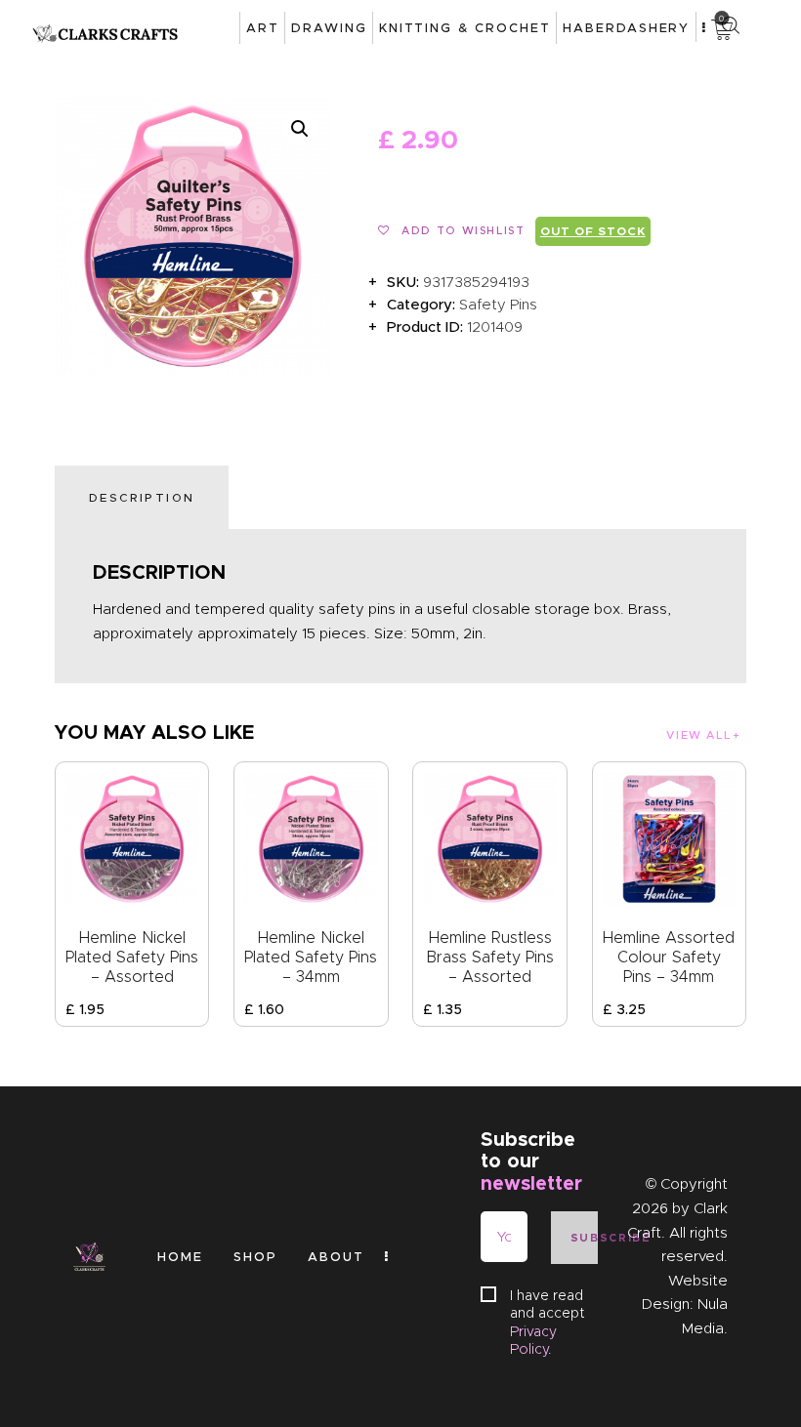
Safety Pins (498, 304)
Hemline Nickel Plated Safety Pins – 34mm (310, 957)
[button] (299, 128)
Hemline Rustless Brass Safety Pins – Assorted (490, 957)
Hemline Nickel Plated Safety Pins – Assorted (131, 957)
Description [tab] (141, 497)
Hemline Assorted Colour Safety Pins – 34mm (669, 957)
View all (698, 735)
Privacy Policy (533, 1340)
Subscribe (584, 1237)
